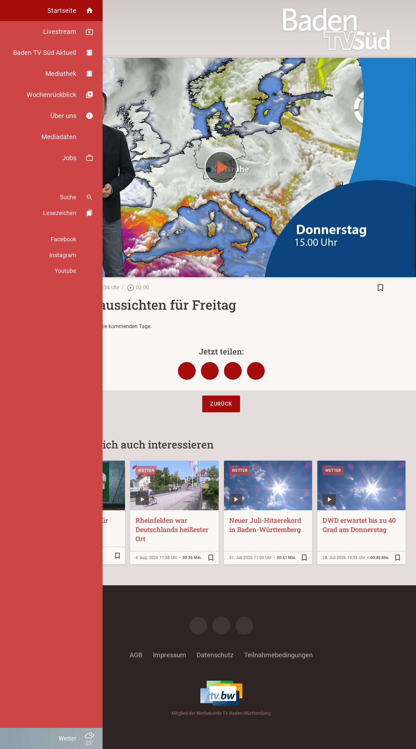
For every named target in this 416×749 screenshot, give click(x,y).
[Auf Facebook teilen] (187, 371)
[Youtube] (244, 626)
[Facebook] (198, 626)
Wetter (146, 470)
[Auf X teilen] (210, 371)
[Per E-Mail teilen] (256, 371)
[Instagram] (221, 626)
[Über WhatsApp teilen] (233, 371)
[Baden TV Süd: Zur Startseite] (336, 29)
